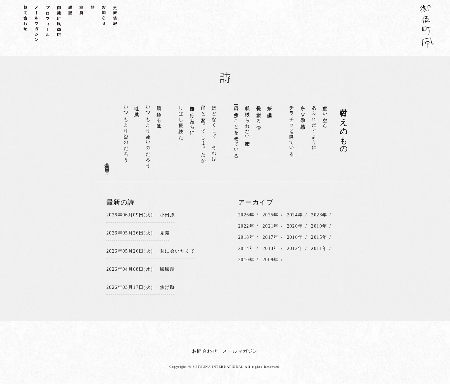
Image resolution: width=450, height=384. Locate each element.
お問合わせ (204, 351)
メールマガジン (240, 351)
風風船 (167, 269)
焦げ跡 (167, 287)
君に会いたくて (177, 251)
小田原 (167, 214)
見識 (165, 233)
